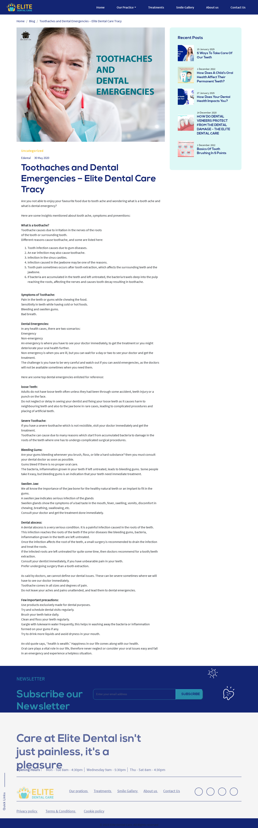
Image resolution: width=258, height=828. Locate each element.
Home (100, 7)
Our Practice (125, 7)
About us (212, 7)
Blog (32, 21)
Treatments (156, 7)
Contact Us (238, 7)
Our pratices (78, 789)
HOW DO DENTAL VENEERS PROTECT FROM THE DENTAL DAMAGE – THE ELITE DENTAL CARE (213, 125)
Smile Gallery (185, 7)
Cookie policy (94, 806)
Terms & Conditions (61, 806)
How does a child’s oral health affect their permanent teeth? (215, 77)
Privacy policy (27, 806)
